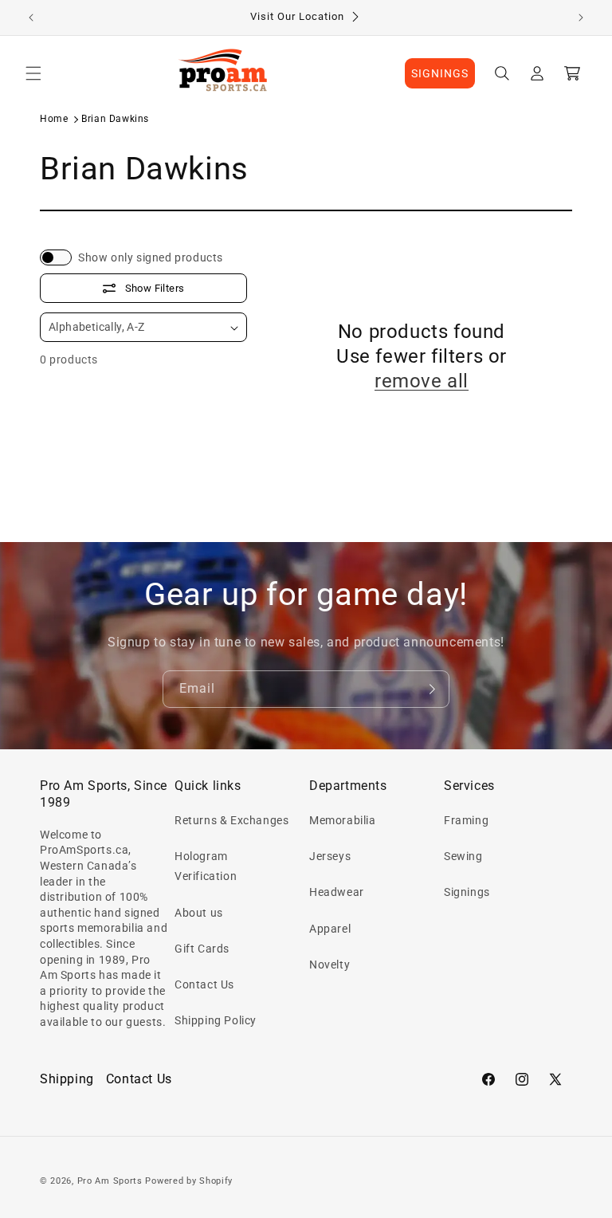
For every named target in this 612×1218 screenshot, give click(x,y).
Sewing (463, 856)
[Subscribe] (431, 689)
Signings (467, 892)
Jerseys (330, 856)
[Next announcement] (580, 17)
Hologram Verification (206, 866)
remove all (422, 381)
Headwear (336, 892)
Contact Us (204, 984)
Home (54, 118)
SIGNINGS (440, 73)
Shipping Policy (216, 1020)
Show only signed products (150, 257)
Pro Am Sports (110, 1181)
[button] (33, 73)
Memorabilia (342, 820)
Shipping (67, 1078)
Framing (466, 820)
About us (199, 912)
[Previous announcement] (31, 17)
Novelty (329, 964)
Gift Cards (202, 948)
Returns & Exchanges (231, 820)
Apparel (330, 928)
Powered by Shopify (189, 1181)
